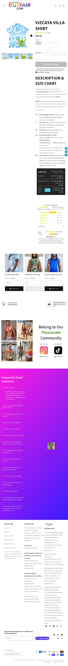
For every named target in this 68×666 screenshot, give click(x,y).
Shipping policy (47, 662)
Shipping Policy (9, 544)
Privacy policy (49, 660)
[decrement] (46, 54)
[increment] (64, 54)
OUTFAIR (21, 660)
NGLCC (50, 550)
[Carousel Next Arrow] (31, 36)
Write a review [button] (58, 208)
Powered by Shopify (29, 660)
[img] (49, 232)
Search (6, 532)
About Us (7, 528)
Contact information (58, 662)
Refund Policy (9, 540)
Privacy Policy (9, 536)
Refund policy (40, 660)
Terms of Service (10, 548)
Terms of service (59, 660)
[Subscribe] (32, 638)
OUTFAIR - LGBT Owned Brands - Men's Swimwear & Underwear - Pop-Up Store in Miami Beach (13, 555)
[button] (4, 6)
